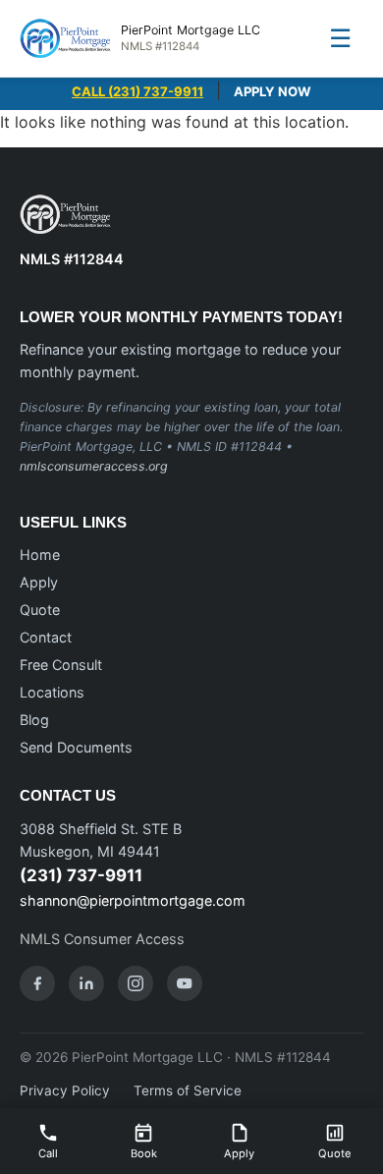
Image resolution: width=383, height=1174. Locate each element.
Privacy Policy (65, 1090)
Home (40, 554)
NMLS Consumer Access (102, 938)
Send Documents (76, 747)
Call (48, 1153)
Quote (40, 609)
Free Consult (61, 664)
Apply (39, 582)
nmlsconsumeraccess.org (94, 466)
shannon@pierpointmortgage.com (133, 900)
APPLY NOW (272, 91)
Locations (52, 692)
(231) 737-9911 (81, 875)
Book (144, 1153)
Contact (46, 637)
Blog (34, 719)
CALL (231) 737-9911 (137, 91)
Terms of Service (188, 1090)
